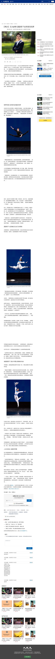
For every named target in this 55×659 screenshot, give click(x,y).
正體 (10, 1)
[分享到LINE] (7, 62)
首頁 (2, 4)
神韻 (47, 4)
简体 (12, 1)
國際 (13, 4)
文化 (42, 4)
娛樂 (39, 4)
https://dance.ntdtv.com (14, 488)
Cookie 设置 (27, 656)
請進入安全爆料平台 (45, 76)
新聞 (5, 23)
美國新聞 (7, 23)
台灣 (19, 4)
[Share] (2, 598)
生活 (45, 4)
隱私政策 (27, 505)
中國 (7, 4)
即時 (5, 4)
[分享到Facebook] (5, 62)
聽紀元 (30, 4)
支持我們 (45, 120)
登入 (52, 1)
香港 (21, 4)
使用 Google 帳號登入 (19, 503)
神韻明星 (25, 512)
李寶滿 (18, 510)
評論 (16, 4)
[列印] (15, 62)
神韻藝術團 (23, 510)
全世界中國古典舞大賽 (11, 510)
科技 (36, 4)
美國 (10, 4)
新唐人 (12, 485)
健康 (24, 4)
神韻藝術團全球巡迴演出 (13, 513)
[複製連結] (13, 62)
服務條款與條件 (23, 505)
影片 (27, 4)
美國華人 (11, 23)
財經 (33, 4)
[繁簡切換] (20, 62)
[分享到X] (10, 62)
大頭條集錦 (20, 512)
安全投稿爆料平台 (23, 530)
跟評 (31, 552)
